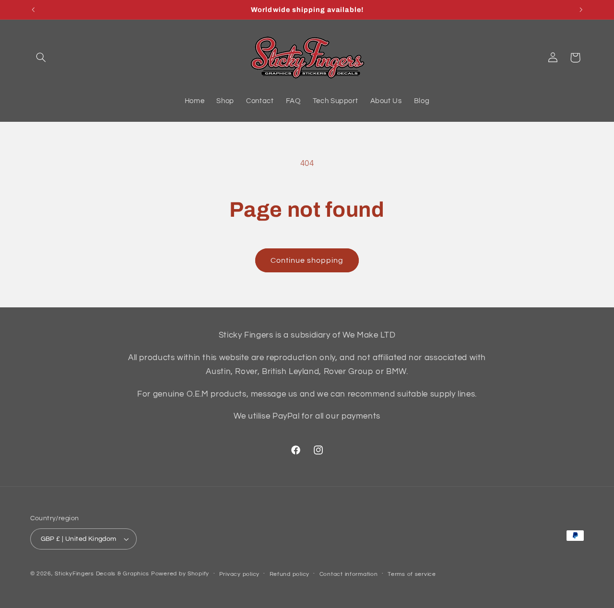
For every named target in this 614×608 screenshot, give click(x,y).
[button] (41, 58)
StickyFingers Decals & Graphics (102, 573)
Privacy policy (239, 574)
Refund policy (290, 574)
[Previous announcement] (33, 9)
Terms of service (412, 574)
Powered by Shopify (180, 573)
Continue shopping (307, 260)
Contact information (348, 574)
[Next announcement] (580, 9)
